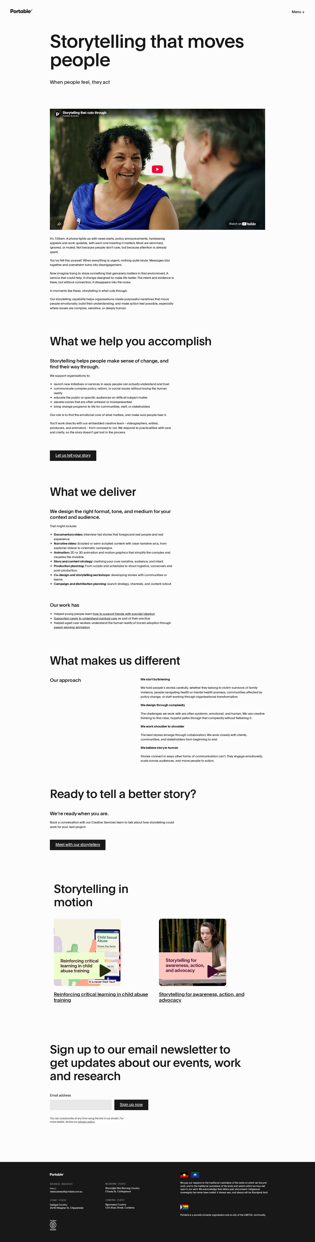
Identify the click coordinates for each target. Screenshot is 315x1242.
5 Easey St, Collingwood (118, 1191)
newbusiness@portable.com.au (66, 1191)
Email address (60, 1095)
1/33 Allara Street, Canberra (119, 1207)
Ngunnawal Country (115, 1204)
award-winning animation (72, 627)
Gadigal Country (58, 1204)
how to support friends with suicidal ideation (124, 614)
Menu (297, 11)
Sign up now (131, 1104)
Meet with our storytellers (77, 844)
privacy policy (86, 1122)
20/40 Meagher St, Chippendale (67, 1207)
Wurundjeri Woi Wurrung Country (122, 1188)
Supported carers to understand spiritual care (85, 618)
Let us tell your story (73, 455)
